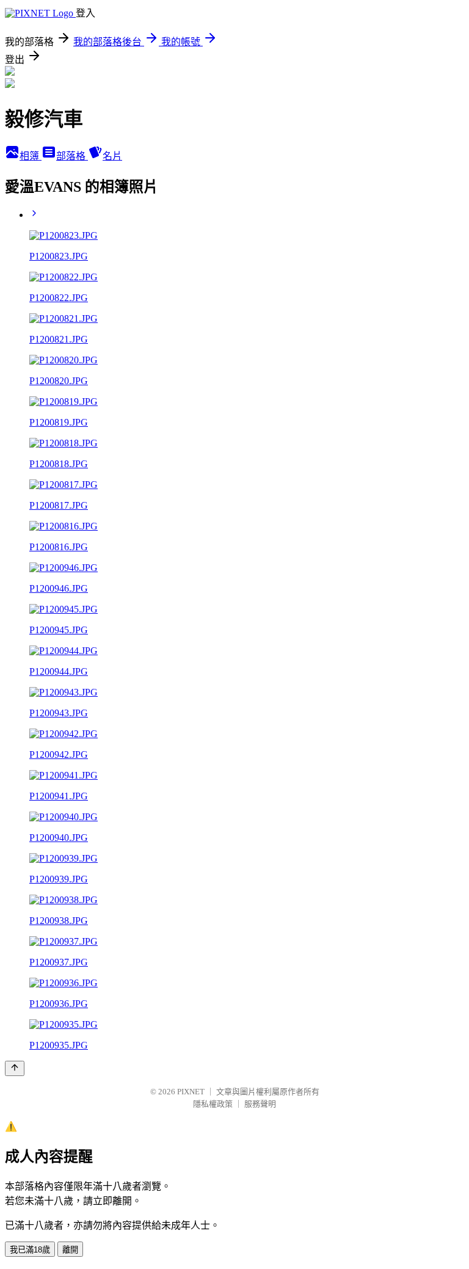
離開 (70, 1249)
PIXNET (191, 1091)
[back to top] (14, 1068)
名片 (112, 156)
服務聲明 (260, 1103)
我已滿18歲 (30, 1249)
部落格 (72, 156)
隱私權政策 (213, 1103)
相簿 (31, 156)
